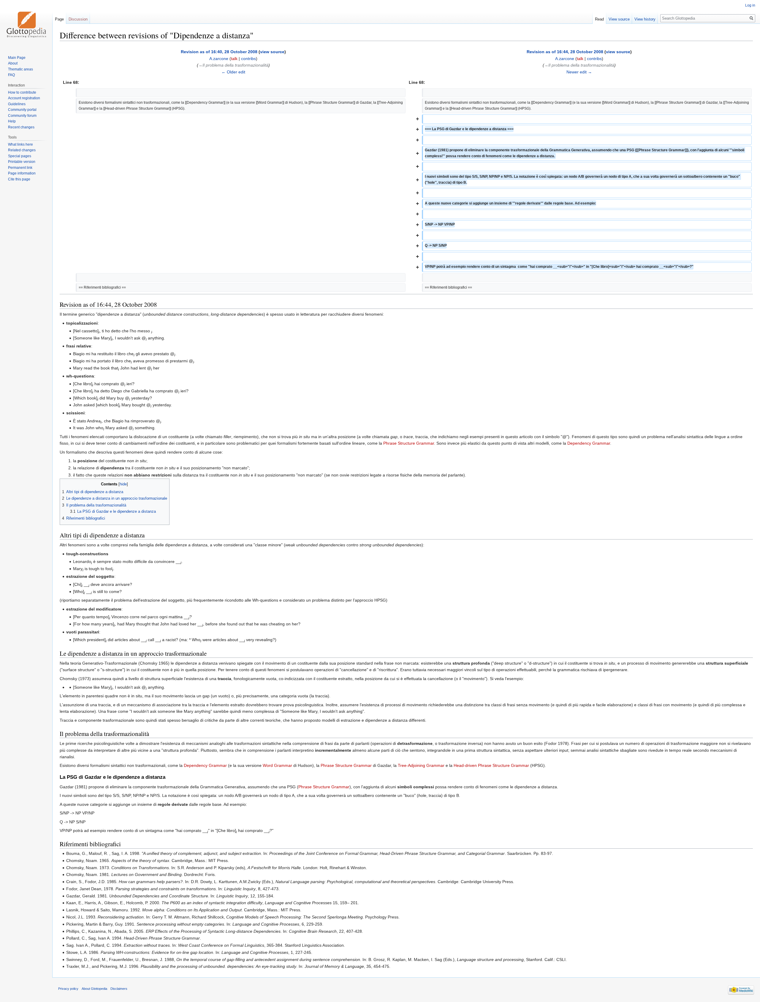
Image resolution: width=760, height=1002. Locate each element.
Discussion (78, 19)
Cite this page (19, 179)
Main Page (17, 58)
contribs (248, 58)
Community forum (22, 116)
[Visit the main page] (26, 24)
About (13, 63)
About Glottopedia (94, 988)
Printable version (21, 162)
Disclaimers (118, 988)
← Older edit (233, 72)
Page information (22, 173)
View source (619, 19)
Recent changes (21, 127)
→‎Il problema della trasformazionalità (233, 65)
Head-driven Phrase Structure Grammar (491, 765)
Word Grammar (277, 765)
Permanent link (20, 168)
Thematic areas (20, 69)
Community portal (22, 110)
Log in (750, 5)
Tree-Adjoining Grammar (421, 765)
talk (234, 58)
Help (12, 121)
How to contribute (22, 92)
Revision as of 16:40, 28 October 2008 (219, 51)
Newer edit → (579, 72)
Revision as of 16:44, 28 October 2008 (565, 51)
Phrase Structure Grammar (408, 443)
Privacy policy (68, 988)
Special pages (19, 156)
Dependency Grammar (588, 443)
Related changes (22, 150)
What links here (20, 144)
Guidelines (17, 104)
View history (645, 19)
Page (59, 19)
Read (599, 19)
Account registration (24, 98)
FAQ (11, 75)
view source (272, 51)
